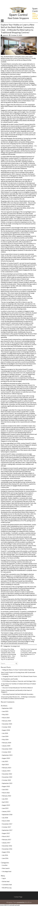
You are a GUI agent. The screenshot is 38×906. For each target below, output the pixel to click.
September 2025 (7, 708)
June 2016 (5, 858)
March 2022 (6, 792)
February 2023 (6, 767)
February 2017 (6, 839)
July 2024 (5, 733)
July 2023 (5, 761)
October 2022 (6, 780)
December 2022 (7, 774)
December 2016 (7, 846)
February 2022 (6, 796)
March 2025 (6, 717)
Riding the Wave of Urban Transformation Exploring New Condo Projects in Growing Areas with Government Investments (18, 672)
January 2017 (6, 842)
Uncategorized (15, 646)
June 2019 (5, 808)
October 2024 (6, 727)
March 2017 (6, 836)
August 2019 (6, 805)
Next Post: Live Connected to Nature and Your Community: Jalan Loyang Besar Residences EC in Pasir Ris (29, 652)
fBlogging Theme (11, 902)
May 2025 (5, 714)
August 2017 (6, 833)
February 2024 (6, 742)
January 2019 (6, 811)
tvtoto (2, 905)
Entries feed (5, 881)
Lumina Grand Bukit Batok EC (22, 58)
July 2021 (5, 799)
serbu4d (11, 905)
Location (4, 865)
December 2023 (7, 749)
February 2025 (6, 721)
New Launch (6, 868)
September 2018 (7, 814)
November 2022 (7, 777)
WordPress (28, 902)
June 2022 (5, 789)
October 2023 (6, 752)
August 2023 (6, 758)
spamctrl (5, 35)
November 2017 (7, 824)
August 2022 (6, 786)
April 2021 (5, 802)
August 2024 (6, 730)
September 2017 (7, 830)
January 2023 (6, 771)
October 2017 (6, 827)
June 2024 (5, 736)
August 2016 (6, 852)
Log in (4, 878)
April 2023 (5, 764)
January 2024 (6, 746)
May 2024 (5, 739)
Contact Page (18, 897)
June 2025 (5, 711)
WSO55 (6, 905)
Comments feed (7, 884)
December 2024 (7, 724)
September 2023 (7, 755)
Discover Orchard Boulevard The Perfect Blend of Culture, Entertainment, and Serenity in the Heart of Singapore (17, 690)
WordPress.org (6, 887)
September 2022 (7, 783)
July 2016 (5, 855)
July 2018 (5, 817)
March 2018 (6, 821)
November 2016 (7, 849)
